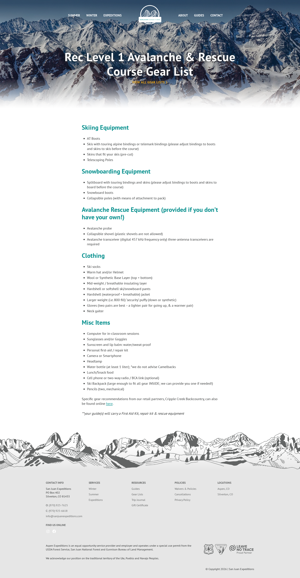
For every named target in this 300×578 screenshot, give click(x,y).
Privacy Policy (182, 500)
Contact (216, 15)
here (109, 403)
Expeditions (112, 15)
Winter (91, 15)
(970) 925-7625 (58, 505)
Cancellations (183, 494)
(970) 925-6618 (58, 510)
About (183, 15)
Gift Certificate (140, 505)
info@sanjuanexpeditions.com (64, 516)
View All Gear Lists (148, 82)
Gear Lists (137, 494)
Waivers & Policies (185, 488)
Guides (199, 15)
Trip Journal (138, 500)
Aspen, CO (224, 488)
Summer (74, 15)
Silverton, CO (225, 494)
